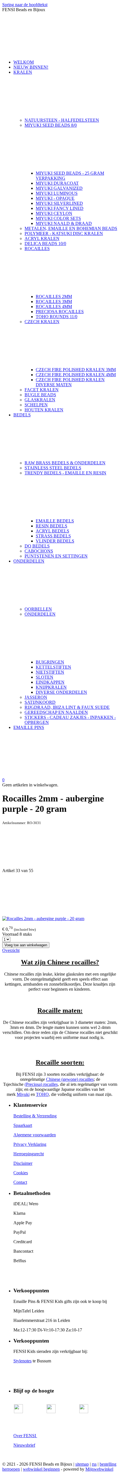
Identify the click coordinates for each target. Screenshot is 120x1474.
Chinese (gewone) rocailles (70, 1079)
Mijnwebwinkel (99, 1469)
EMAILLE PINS (28, 727)
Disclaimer (22, 1163)
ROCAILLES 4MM (54, 306)
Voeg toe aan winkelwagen (25, 945)
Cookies (20, 1172)
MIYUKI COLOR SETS (58, 218)
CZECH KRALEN (42, 321)
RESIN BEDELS (51, 526)
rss (94, 1464)
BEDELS (22, 414)
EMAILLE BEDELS (55, 520)
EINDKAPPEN (50, 682)
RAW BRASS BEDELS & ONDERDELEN (65, 462)
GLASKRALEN (40, 399)
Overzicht (11, 950)
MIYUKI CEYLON (54, 213)
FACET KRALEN (42, 389)
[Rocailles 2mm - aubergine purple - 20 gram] (43, 918)
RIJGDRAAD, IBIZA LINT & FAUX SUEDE (67, 707)
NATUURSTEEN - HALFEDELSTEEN (62, 120)
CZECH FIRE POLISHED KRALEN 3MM (76, 369)
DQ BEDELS (37, 546)
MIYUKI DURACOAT (57, 183)
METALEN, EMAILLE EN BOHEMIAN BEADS (71, 228)
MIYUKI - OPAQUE (55, 198)
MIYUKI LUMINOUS (57, 193)
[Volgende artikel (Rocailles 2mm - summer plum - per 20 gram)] (60, 894)
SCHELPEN (36, 404)
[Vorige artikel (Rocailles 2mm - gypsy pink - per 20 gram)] (60, 846)
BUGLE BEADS (40, 394)
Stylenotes (22, 1360)
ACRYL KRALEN (42, 238)
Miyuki (23, 1094)
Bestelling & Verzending (35, 1115)
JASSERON (36, 697)
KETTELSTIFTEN (53, 667)
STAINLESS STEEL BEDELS (53, 467)
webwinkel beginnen (41, 1469)
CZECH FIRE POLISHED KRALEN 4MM (76, 374)
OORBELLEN (38, 609)
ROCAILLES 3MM (54, 301)
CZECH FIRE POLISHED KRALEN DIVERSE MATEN (70, 382)
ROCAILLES (37, 248)
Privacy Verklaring (29, 1144)
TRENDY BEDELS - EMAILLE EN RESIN (65, 472)
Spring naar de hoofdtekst (24, 4)
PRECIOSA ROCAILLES (60, 311)
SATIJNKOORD (40, 702)
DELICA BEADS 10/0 (45, 243)
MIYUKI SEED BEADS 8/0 (51, 125)
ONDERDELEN (28, 561)
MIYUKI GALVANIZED (59, 188)
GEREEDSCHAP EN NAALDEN (56, 712)
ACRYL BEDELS (52, 531)
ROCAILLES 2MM (54, 296)
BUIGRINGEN (50, 662)
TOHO (42, 1094)
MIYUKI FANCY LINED (59, 208)
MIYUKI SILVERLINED (59, 203)
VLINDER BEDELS (55, 541)
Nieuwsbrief (24, 1445)
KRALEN (22, 72)
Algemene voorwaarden (34, 1134)
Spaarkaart (22, 1125)
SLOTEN (44, 677)
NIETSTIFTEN (50, 672)
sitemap (82, 1464)
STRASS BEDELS (53, 536)
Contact (20, 1182)
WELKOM (23, 62)
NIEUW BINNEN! (30, 67)
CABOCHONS (39, 551)
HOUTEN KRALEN (44, 409)
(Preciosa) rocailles (41, 1084)
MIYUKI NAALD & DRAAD (64, 223)
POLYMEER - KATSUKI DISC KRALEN (64, 233)
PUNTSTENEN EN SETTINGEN (56, 556)
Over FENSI (25, 1435)
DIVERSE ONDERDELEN (61, 692)
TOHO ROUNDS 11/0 (56, 316)
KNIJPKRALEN (51, 687)
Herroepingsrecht (28, 1153)
